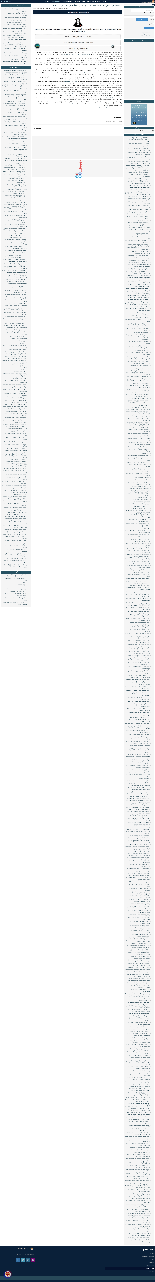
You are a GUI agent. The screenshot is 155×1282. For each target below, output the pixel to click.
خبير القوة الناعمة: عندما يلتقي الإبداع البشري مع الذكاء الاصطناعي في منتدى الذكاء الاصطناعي (138, 671)
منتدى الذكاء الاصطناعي (68, 54)
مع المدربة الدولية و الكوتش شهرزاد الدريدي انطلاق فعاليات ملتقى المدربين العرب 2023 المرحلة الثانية (14, 87)
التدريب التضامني (21, 182)
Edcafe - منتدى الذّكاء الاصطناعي (17, 96)
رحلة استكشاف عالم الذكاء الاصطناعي (15, 316)
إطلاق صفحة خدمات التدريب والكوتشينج (15, 120)
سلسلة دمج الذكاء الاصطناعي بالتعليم (15, 323)
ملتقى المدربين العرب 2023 (18, 467)
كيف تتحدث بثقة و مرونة (19, 378)
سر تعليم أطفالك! (144, 778)
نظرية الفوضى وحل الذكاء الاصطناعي (16, 553)
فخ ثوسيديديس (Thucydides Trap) (139, 835)
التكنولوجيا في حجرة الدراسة (141, 350)
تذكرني (150, 24)
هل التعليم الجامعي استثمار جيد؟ (140, 1228)
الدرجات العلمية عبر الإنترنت (141, 369)
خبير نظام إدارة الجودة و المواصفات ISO (15, 294)
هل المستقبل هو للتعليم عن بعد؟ (16, 558)
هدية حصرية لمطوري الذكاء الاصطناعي (15, 94)
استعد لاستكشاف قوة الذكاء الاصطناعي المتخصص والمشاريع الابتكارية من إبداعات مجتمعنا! (138, 277)
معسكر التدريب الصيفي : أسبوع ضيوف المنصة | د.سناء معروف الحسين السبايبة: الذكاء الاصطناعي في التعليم (15, 450)
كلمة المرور (151, 20)
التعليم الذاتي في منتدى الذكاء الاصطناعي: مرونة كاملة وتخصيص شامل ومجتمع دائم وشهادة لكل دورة (138, 336)
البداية (24, 582)
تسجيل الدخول (148, 28)
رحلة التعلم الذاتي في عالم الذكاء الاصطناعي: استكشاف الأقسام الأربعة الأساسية (140, 745)
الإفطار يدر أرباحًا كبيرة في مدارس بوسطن (138, 323)
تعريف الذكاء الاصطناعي (142, 497)
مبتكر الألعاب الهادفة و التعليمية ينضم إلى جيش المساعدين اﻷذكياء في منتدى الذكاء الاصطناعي (15, 413)
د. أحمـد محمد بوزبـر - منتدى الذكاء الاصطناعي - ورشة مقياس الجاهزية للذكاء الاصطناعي (16, 305)
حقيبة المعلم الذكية (20, 285)
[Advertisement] (77, 147)
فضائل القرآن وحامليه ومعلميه (17, 591)
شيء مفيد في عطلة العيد (19, 331)
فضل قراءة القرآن (21, 595)
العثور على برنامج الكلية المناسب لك (139, 398)
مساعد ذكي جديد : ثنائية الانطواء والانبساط (14, 432)
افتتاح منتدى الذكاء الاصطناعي (17, 164)
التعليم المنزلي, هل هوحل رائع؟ (140, 138)
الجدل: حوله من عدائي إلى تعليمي (140, 360)
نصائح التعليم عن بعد (143, 1131)
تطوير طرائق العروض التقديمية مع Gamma (14, 274)
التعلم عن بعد (145, 156)
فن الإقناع (23, 369)
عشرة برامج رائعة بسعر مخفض (17, 349)
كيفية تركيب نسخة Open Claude (140, 934)
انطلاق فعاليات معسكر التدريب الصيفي (15, 228)
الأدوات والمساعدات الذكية (141, 306)
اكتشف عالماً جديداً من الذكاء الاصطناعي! (15, 166)
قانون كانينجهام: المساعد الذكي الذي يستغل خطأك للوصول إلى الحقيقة (87, 6)
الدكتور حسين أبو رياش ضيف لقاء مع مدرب (14, 191)
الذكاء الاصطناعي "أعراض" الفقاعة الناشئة (14, 76)
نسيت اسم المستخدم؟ (144, 34)
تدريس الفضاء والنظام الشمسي (140, 486)
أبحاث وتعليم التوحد (143, 220)
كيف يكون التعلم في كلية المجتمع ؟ (16, 575)
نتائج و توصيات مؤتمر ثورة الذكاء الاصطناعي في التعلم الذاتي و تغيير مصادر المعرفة (16, 545)
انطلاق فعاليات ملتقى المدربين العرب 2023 (14, 230)
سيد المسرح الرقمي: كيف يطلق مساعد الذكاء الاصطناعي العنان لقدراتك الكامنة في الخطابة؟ (138, 793)
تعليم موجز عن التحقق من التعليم (140, 508)
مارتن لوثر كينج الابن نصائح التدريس (139, 949)
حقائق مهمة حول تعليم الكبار (141, 573)
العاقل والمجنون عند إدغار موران (140, 393)
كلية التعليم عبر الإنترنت (142, 872)
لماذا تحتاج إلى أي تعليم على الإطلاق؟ (139, 938)
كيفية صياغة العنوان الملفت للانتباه (16, 388)
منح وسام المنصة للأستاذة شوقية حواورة (14, 535)
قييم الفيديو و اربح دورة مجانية (17, 377)
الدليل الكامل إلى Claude (19, 193)
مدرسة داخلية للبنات (143, 1000)
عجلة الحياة (23, 344)
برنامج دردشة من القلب (19, 233)
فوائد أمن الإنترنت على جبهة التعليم (139, 844)
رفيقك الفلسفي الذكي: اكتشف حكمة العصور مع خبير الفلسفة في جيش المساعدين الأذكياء (138, 774)
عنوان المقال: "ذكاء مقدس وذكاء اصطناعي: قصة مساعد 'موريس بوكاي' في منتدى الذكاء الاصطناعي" (137, 831)
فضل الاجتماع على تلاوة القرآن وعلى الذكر (15, 593)
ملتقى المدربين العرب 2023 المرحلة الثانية (15, 468)
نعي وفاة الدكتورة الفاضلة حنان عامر (139, 1208)
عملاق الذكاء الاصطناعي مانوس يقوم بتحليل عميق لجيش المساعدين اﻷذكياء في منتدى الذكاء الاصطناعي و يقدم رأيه (15, 356)
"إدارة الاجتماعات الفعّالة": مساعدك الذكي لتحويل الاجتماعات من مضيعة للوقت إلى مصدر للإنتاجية (138, 174)
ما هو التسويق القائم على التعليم (140, 943)
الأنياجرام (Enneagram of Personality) (139, 314)
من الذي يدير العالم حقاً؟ (19, 489)
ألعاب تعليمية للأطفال (143, 235)
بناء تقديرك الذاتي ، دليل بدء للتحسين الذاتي (137, 462)
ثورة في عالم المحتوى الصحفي (141, 538)
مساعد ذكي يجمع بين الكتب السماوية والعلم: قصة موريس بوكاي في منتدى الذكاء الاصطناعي (138, 1018)
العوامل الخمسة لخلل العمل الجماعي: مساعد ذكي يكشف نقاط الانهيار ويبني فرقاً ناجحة (139, 402)
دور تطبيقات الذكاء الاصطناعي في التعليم (137, 741)
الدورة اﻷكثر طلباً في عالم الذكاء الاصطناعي (137, 371)
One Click (80, 1278)
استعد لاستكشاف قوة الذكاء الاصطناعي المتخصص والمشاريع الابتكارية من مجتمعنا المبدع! (15, 160)
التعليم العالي (145, 339)
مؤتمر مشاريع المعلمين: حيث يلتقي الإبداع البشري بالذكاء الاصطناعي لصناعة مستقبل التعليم (15, 599)
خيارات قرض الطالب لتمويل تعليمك (139, 712)
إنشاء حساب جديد (145, 36)
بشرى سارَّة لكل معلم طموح (18, 237)
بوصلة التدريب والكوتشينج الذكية (140, 468)
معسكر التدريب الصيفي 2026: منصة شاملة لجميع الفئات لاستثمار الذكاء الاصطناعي (139, 1057)
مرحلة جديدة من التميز (20, 430)
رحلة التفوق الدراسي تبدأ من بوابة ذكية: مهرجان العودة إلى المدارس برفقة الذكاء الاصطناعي (139, 750)
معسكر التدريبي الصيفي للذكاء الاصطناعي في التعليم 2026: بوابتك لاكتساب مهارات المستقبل (138, 1062)
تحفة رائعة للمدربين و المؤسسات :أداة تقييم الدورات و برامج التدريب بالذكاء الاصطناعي (16, 252)
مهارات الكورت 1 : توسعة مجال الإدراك (138, 1119)
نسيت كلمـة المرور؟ (145, 32)
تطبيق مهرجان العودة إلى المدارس (139, 492)
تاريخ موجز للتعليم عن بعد (142, 477)
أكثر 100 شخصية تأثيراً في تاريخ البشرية (15, 74)
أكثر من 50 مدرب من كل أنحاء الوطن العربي (14, 103)
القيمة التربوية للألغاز (143, 405)
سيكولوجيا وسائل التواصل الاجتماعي (16, 329)
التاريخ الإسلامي (22, 584)
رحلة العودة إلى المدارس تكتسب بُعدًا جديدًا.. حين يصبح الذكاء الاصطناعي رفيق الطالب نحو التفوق (137, 756)
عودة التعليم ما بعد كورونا (19, 364)
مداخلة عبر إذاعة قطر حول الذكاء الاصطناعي (14, 424)
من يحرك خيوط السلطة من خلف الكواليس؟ (137, 1107)
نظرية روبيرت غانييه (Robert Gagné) (139, 1184)
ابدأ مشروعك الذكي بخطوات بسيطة (139, 262)
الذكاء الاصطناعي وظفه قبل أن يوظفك (15, 195)
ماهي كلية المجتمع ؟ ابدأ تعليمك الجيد (138, 951)
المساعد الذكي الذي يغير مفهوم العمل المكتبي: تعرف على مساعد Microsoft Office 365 (138, 438)
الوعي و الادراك (145, 453)
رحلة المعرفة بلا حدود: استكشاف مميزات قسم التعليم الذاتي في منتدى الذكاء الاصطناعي (138, 761)
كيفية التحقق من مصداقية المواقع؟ (139, 925)
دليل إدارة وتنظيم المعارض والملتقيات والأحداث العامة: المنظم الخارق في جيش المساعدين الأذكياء (139, 719)
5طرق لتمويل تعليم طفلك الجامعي (139, 200)
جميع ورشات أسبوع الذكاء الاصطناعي (15, 279)
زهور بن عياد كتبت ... (20, 322)
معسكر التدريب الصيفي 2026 (18, 459)
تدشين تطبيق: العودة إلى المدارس (17, 257)
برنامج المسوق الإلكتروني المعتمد (17, 232)
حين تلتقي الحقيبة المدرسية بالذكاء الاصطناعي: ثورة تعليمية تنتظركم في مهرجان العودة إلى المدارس (138, 587)
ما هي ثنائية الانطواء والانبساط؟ (140, 947)
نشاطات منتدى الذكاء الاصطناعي (140, 1129)
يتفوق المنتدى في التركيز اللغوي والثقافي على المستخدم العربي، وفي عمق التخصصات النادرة (15, 566)
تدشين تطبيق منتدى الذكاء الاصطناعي (15, 255)
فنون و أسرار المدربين (20, 371)
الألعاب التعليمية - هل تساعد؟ (140, 312)
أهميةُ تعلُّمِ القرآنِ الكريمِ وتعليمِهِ (17, 577)
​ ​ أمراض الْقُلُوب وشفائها (142, 147)
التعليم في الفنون (144, 345)
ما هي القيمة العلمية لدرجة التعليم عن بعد (137, 945)
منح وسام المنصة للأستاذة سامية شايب (15, 533)
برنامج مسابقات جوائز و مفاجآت (17, 235)
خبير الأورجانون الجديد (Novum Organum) (138, 606)
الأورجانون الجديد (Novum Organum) (16, 180)
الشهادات (23, 586)
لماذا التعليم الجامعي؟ (143, 936)
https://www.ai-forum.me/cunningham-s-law (110, 108)
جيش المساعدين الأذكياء (84, 54)
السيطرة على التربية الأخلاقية (141, 383)
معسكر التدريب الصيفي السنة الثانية (16, 461)
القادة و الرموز (22, 200)
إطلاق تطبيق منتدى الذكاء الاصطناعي (138, 255)
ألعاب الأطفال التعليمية (142, 233)
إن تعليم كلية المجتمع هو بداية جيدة (139, 260)
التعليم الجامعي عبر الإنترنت (141, 332)
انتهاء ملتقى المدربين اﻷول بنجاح (17, 219)
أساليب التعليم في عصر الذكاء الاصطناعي (14, 101)
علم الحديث (23, 589)
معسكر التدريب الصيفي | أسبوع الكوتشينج (14, 454)
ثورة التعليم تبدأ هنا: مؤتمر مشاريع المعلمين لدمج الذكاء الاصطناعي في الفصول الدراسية (138, 516)
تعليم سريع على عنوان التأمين (141, 506)
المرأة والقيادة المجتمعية (19, 206)
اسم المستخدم (149, 12)
